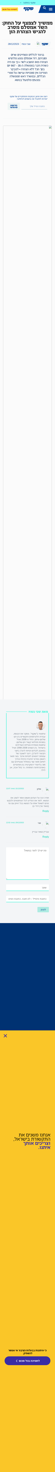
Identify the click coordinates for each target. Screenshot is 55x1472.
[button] (51, 9)
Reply (45, 811)
